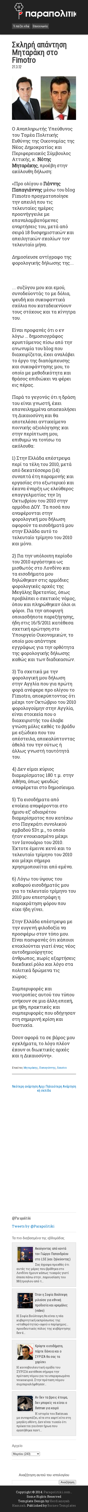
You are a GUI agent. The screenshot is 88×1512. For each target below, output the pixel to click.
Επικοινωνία (40, 26)
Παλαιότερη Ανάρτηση (60, 1086)
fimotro (62, 1067)
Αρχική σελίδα (44, 1088)
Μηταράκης (30, 1067)
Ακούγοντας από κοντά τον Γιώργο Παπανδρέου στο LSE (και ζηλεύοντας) (52, 1253)
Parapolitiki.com (57, 1492)
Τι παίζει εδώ (21, 26)
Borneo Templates (61, 1505)
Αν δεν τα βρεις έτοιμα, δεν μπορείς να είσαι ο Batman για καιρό (51, 1402)
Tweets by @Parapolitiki (33, 1226)
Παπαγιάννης (47, 1067)
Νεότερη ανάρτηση (25, 1086)
